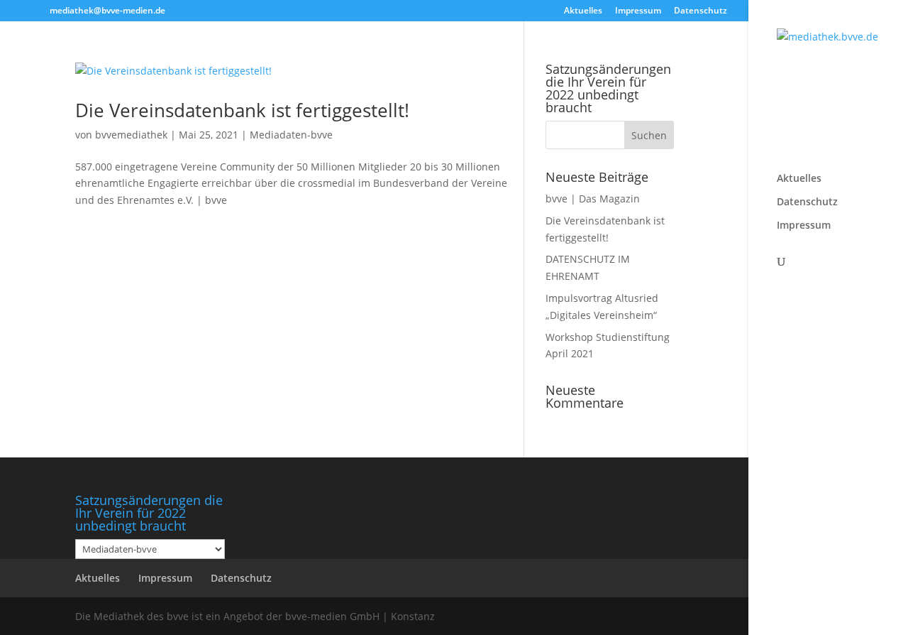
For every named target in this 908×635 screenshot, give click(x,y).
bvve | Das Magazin (593, 198)
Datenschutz (700, 11)
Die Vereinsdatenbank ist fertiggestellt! (242, 110)
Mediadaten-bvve (291, 134)
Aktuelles (583, 11)
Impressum (638, 11)
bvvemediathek (131, 134)
